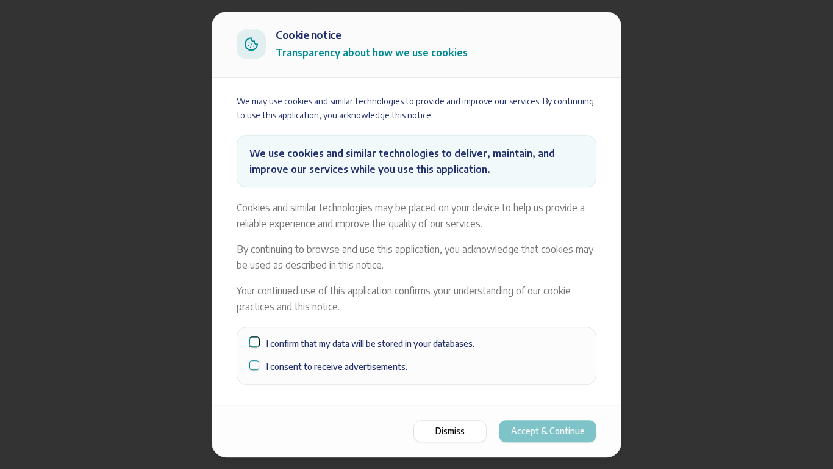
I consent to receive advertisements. (336, 367)
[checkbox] (254, 342)
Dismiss (450, 431)
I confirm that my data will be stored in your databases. (370, 343)
